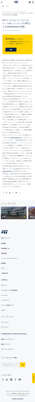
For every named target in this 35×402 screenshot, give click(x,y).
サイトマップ (4, 327)
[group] (14, 213)
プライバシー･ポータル (7, 349)
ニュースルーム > (11, 11)
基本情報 (3, 243)
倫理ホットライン (5, 344)
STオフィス (4, 285)
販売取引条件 (21, 393)
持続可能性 (4, 253)
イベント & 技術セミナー (7, 305)
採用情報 (3, 263)
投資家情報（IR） (5, 248)
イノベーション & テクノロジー (9, 258)
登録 (11, 49)
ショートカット (5, 322)
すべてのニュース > (22, 11)
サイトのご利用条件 (11, 393)
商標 (27, 393)
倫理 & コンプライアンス (7, 339)
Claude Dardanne (16, 137)
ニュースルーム (5, 300)
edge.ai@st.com (7, 171)
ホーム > (5, 11)
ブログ (3, 268)
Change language (17, 399)
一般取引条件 (4, 273)
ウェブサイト (17, 168)
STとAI (3, 310)
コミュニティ (4, 295)
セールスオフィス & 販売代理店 (9, 290)
